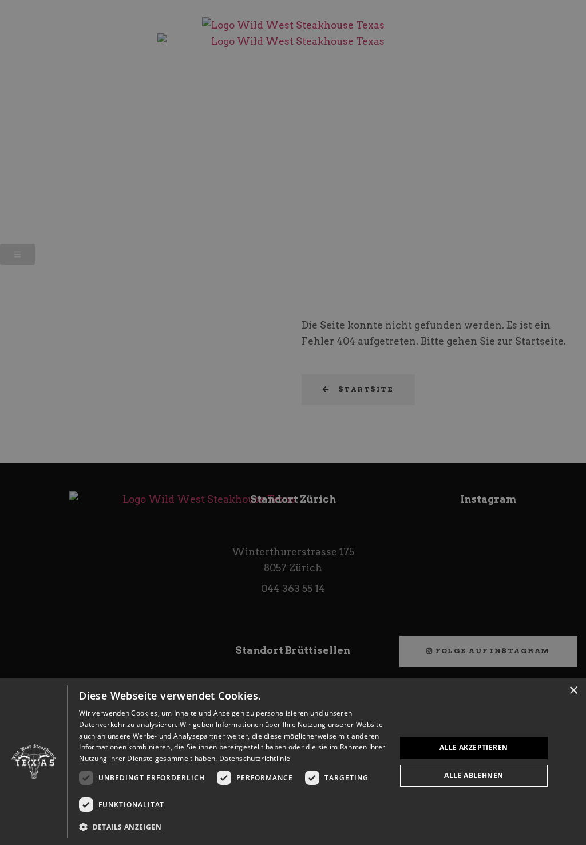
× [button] (573, 690)
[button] (232, 827)
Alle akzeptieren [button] (474, 747)
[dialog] (293, 761)
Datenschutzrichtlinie (254, 758)
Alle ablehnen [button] (473, 775)
